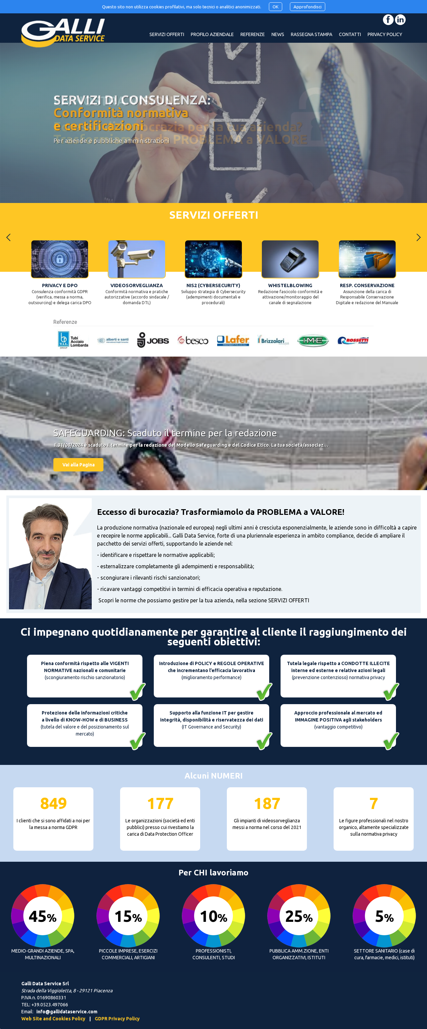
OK (276, 6)
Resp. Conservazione (290, 285)
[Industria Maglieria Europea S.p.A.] (232, 340)
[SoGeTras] (352, 340)
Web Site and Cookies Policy (53, 1018)
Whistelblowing (213, 285)
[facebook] (388, 19)
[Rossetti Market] (272, 340)
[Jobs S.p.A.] (71, 340)
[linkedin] (400, 19)
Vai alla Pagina (78, 464)
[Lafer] (151, 340)
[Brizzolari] (191, 340)
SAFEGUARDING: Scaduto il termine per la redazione (165, 432)
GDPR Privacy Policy (117, 1018)
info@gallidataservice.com (66, 1011)
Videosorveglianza (60, 285)
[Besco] (111, 340)
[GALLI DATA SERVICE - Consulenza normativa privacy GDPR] (63, 40)
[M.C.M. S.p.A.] (312, 340)
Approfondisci (308, 6)
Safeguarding (367, 285)
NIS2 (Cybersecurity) (136, 285)
